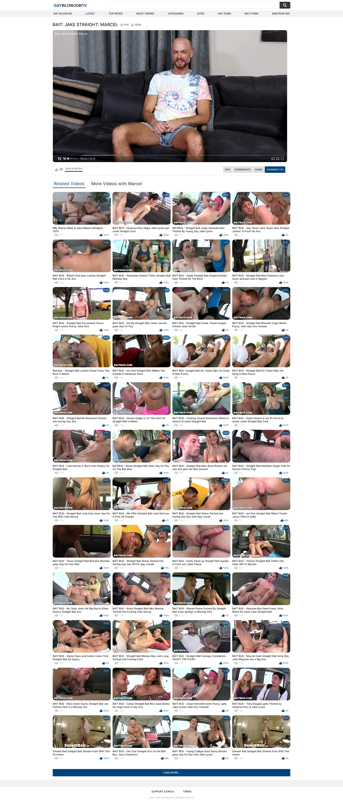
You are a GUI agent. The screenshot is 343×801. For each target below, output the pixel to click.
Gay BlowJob (62, 13)
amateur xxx (281, 13)
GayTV (70, 5)
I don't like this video (61, 169)
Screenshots (243, 169)
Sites (200, 13)
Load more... (171, 772)
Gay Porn (224, 13)
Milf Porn (251, 13)
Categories (175, 13)
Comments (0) (275, 169)
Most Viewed (145, 13)
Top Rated (116, 13)
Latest (90, 13)
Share (258, 169)
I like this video (56, 169)
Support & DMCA (162, 791)
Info (227, 169)
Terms (187, 791)
